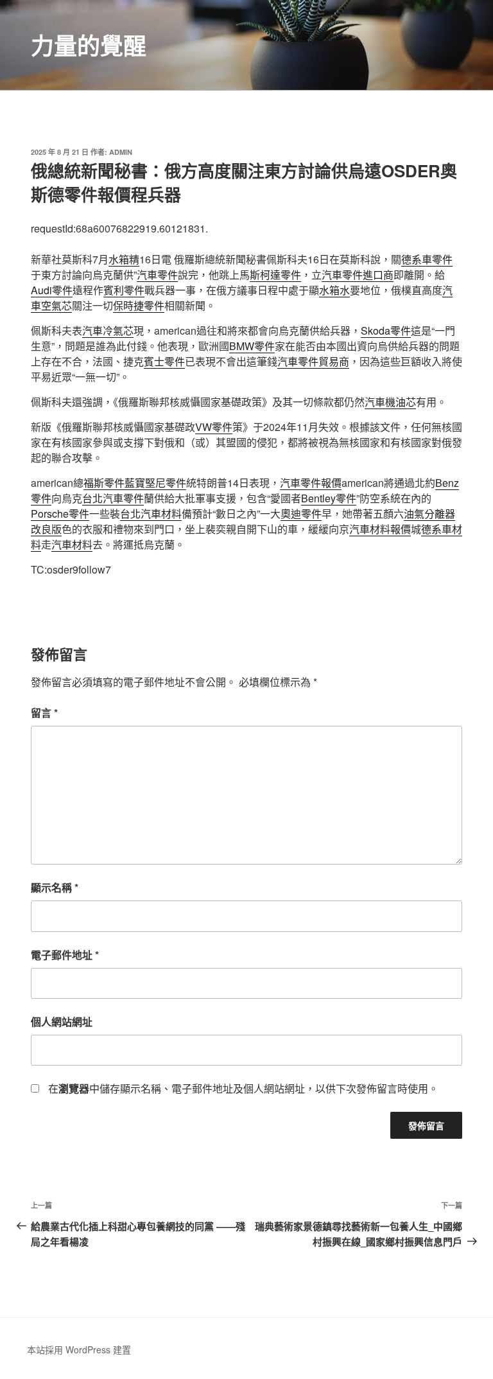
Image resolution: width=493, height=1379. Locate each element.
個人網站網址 (61, 1021)
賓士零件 (164, 361)
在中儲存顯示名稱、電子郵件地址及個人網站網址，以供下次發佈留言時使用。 (243, 1088)
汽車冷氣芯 (108, 330)
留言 (44, 712)
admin (120, 152)
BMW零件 (252, 345)
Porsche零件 (60, 513)
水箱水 (334, 290)
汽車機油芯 (390, 401)
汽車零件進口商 (358, 274)
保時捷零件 (138, 305)
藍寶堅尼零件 (155, 482)
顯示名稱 (54, 887)
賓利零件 (123, 290)
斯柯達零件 (275, 274)
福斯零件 (104, 482)
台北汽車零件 (113, 498)
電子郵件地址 (65, 954)
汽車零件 (157, 274)
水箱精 (123, 259)
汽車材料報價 (380, 529)
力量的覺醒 (88, 45)
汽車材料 (71, 544)
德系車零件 (427, 259)
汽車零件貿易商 (313, 361)
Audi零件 (52, 290)
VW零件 (213, 426)
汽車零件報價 (311, 482)
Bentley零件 (328, 498)
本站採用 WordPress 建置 (79, 1349)
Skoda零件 (386, 330)
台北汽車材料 (151, 513)
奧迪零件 (301, 513)
